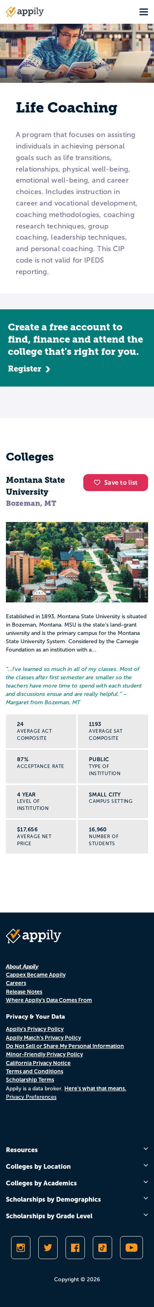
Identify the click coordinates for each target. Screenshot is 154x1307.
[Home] (25, 12)
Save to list (120, 482)
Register (24, 368)
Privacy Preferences (31, 1097)
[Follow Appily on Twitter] (48, 1247)
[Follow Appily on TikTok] (102, 1247)
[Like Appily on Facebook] (75, 1247)
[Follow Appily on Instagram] (20, 1247)
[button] (99, 482)
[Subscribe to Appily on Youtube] (131, 1247)
